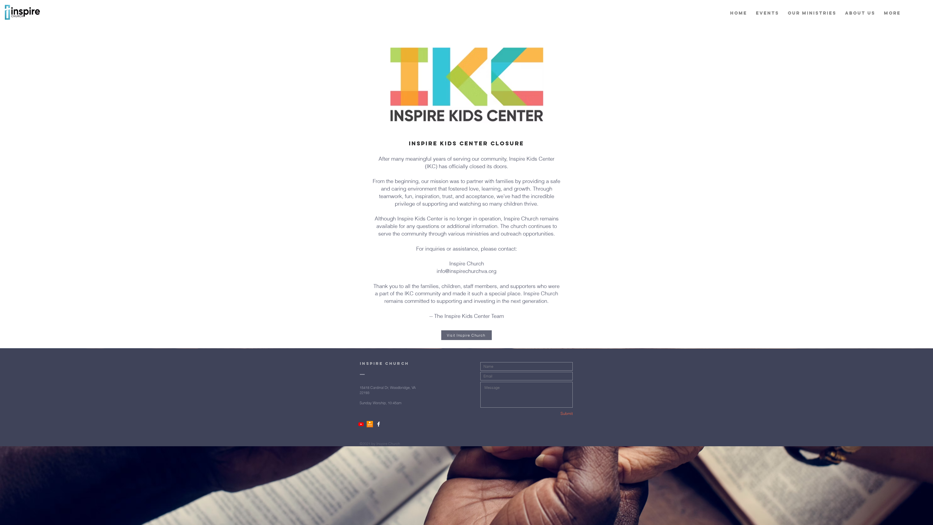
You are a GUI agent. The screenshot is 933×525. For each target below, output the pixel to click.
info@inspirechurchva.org (466, 271)
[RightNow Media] (370, 424)
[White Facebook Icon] (378, 424)
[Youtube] (361, 424)
